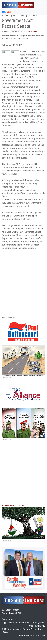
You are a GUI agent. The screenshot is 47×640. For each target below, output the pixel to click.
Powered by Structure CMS (32, 635)
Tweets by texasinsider (13, 505)
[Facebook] (5, 622)
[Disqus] (23, 282)
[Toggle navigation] (41, 5)
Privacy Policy (29, 629)
